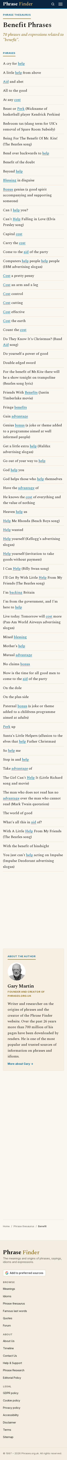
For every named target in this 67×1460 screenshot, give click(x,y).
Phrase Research (13, 1370)
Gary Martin (21, 986)
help (21, 63)
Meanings (9, 1288)
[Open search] (53, 4)
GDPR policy (10, 1393)
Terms (7, 1429)
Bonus (8, 189)
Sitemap (8, 1437)
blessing (20, 637)
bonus (20, 425)
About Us (9, 1341)
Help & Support (12, 1363)
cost (17, 100)
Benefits (31, 392)
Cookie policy (11, 1400)
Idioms (7, 1296)
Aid (6, 81)
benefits (20, 407)
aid (26, 252)
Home (6, 1226)
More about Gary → (20, 1063)
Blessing (9, 180)
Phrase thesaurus (24, 1226)
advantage (20, 416)
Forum (7, 1325)
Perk (21, 108)
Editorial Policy (12, 1377)
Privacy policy (11, 1407)
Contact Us (10, 1355)
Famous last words (15, 1311)
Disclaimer (9, 1422)
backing (15, 592)
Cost (6, 276)
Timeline (8, 1348)
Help (16, 219)
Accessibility (11, 1415)
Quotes (7, 1318)
